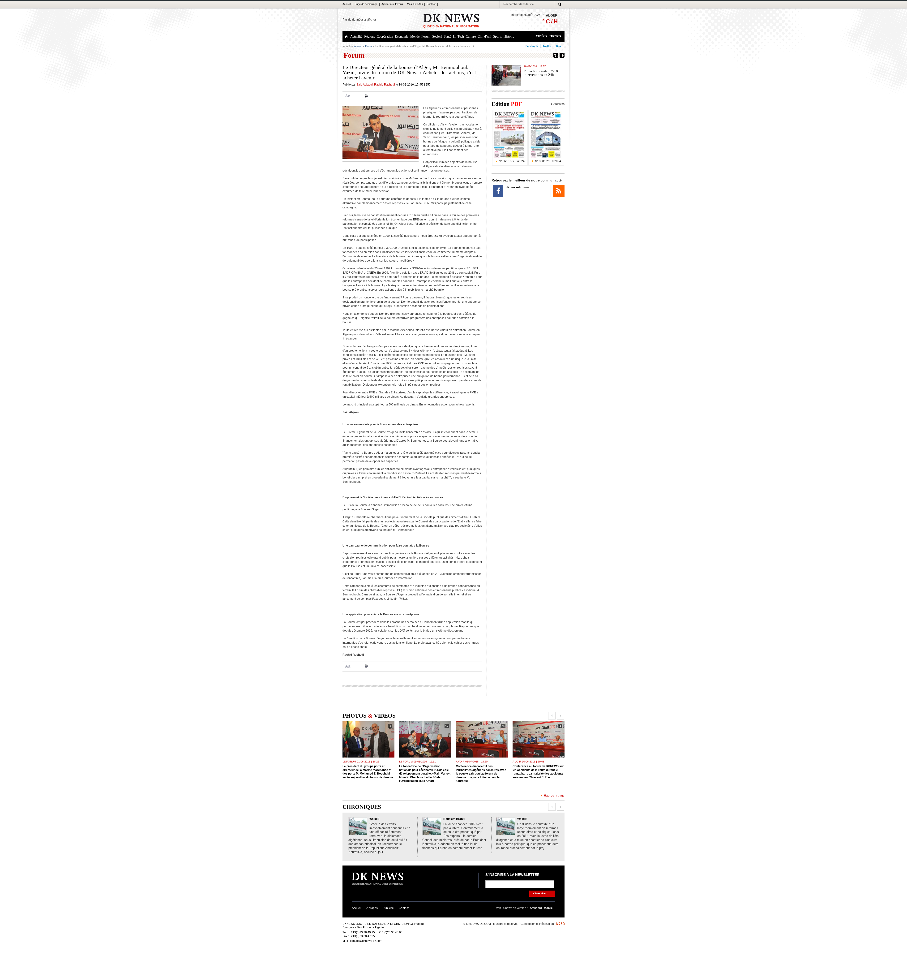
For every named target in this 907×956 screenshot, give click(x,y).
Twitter (547, 46)
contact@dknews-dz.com (366, 941)
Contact (431, 4)
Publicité (388, 908)
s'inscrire (539, 893)
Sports (497, 36)
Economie (401, 36)
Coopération (385, 36)
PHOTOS (555, 36)
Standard (536, 908)
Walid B (374, 819)
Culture (471, 36)
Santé (447, 36)
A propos (372, 908)
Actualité (356, 36)
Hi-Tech (458, 36)
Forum (425, 36)
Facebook (532, 46)
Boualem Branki (454, 819)
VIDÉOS (541, 36)
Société (437, 36)
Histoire (509, 36)
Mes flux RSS (415, 4)
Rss (558, 46)
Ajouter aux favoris (392, 4)
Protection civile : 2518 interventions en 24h (541, 73)
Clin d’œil (484, 36)
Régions (369, 36)
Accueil (346, 4)
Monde (414, 36)
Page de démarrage (366, 4)
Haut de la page (554, 795)
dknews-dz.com (517, 187)
